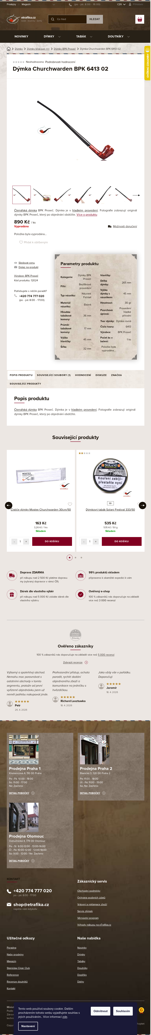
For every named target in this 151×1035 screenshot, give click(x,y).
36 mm (87, 315)
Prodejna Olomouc (26, 836)
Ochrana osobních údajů (91, 897)
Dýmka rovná (123, 321)
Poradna (11, 947)
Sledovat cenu (27, 262)
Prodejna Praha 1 (25, 768)
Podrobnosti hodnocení (60, 62)
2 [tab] (75, 557)
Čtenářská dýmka (25, 210)
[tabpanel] (41, 500)
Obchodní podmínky (88, 890)
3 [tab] (81, 557)
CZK (119, 4)
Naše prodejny (15, 954)
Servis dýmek (85, 911)
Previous (8, 505)
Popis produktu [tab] (21, 375)
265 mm (126, 282)
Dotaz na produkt (28, 267)
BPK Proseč (124, 332)
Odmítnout (101, 1011)
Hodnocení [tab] (83, 375)
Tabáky (81, 961)
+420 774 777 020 (31, 296)
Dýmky (81, 954)
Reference (13, 974)
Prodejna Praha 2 (96, 768)
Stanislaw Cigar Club (18, 968)
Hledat (94, 19)
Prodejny (11, 4)
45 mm (87, 339)
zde (64, 1017)
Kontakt (11, 988)
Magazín (26, 4)
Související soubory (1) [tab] (54, 375)
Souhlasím (123, 1011)
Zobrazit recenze (72, 662)
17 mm (87, 328)
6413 (128, 326)
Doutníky (82, 968)
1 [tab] (69, 557)
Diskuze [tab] (101, 375)
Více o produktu (87, 215)
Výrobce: (26, 275)
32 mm (87, 348)
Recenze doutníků (17, 981)
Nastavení (28, 1026)
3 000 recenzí (107, 600)
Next (142, 505)
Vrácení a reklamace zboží (92, 904)
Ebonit (87, 304)
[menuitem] (21, 36)
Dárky (80, 981)
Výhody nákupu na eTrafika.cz (94, 924)
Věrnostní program (88, 918)
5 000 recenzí (106, 654)
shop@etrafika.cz (31, 905)
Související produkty (25, 383)
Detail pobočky (19, 793)
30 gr (128, 302)
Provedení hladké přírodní (125, 312)
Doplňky (82, 974)
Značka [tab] (116, 375)
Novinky (82, 947)
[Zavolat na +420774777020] (84, 4)
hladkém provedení (85, 210)
